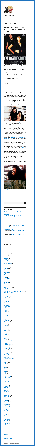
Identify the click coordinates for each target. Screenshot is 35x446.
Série (5, 392)
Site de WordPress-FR (8, 438)
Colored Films (6, 288)
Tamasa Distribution (8, 406)
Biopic (5, 273)
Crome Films (6, 295)
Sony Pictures (6, 397)
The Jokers (6, 413)
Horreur (5, 338)
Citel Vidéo (6, 286)
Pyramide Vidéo (7, 383)
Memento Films (7, 359)
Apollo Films (6, 260)
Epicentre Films (7, 310)
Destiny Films (6, 296)
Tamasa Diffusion (7, 405)
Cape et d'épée (7, 279)
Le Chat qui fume (7, 348)
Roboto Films (6, 387)
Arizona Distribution (8, 263)
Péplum (5, 371)
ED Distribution (7, 305)
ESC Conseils (6, 312)
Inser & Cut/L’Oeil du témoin (9, 342)
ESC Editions (6, 314)
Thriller (5, 414)
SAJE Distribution (7, 390)
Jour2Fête (6, 343)
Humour (5, 339)
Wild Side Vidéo (7, 423)
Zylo (5, 425)
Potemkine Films (7, 376)
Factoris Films (7, 321)
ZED (5, 424)
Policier (5, 373)
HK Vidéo (6, 335)
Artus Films (6, 267)
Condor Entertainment (8, 292)
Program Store (7, 378)
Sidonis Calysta (7, 396)
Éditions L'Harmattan (8, 306)
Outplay (5, 367)
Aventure (6, 268)
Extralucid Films (7, 320)
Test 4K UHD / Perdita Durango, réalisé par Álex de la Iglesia (14, 29)
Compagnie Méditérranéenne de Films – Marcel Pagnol (14, 291)
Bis (5, 274)
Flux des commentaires (8, 437)
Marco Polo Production (8, 358)
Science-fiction (7, 391)
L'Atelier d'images (7, 344)
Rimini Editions (7, 386)
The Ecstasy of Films (8, 411)
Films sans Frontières (8, 326)
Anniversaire (6, 259)
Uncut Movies (6, 416)
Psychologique (7, 380)
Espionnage (6, 316)
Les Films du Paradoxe (8, 350)
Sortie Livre (6, 399)
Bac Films (6, 269)
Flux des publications (8, 435)
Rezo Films (6, 385)
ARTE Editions (7, 265)
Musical (5, 364)
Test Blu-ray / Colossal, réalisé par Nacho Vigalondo (13, 215)
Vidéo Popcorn (7, 419)
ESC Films (6, 315)
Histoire (5, 334)
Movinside (6, 362)
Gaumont (6, 330)
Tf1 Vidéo (6, 409)
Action (5, 255)
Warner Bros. (6, 420)
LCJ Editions (6, 347)
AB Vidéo (6, 254)
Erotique (6, 311)
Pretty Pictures (7, 377)
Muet (5, 363)
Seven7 (5, 394)
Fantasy (5, 324)
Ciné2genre (6, 283)
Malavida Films (7, 357)
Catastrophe (6, 282)
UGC (5, 415)
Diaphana (6, 297)
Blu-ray (5, 277)
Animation (6, 258)
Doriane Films (6, 301)
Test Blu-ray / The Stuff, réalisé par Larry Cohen (13, 211)
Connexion (6, 434)
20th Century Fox (7, 253)
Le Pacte (5, 349)
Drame (5, 302)
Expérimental (6, 319)
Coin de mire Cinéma (8, 287)
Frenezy (5, 329)
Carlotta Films (7, 281)
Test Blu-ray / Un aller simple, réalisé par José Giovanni (14, 216)
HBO (5, 333)
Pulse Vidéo (6, 381)
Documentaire (7, 298)
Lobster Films (6, 353)
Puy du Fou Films (7, 382)
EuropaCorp (6, 317)
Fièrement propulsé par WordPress (14, 443)
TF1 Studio (6, 408)
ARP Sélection (6, 264)
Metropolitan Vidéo (7, 361)
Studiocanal (6, 404)
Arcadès (5, 262)
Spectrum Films (7, 401)
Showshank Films (7, 395)
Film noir (6, 325)
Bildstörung (6, 272)
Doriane (5, 300)
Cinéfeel (5, 284)
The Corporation (7, 410)
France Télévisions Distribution (10, 328)
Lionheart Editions (7, 352)
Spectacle (6, 400)
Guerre (5, 331)
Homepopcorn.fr (9, 15)
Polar (5, 372)
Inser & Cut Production (8, 340)
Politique (6, 375)
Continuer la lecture (7, 189)
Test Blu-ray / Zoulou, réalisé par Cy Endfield (16, 233)
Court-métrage (7, 293)
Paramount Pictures (8, 368)
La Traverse (6, 345)
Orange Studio (7, 366)
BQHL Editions (7, 278)
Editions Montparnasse (8, 307)
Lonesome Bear (7, 354)
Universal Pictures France (9, 418)
